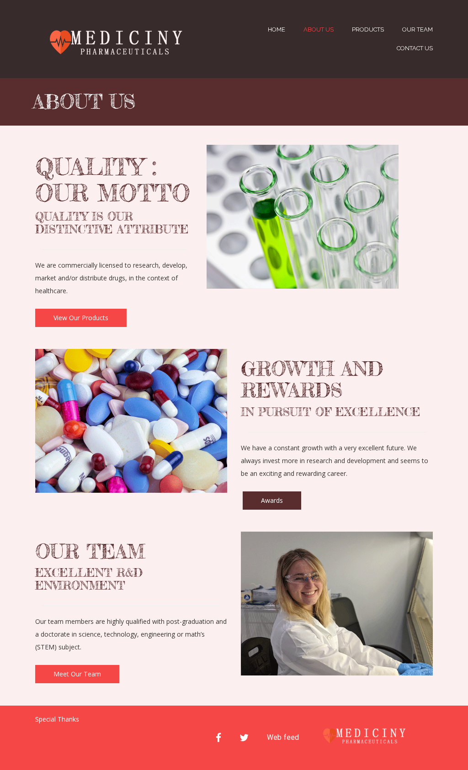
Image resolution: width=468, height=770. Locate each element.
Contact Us (415, 48)
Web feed (283, 737)
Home (276, 29)
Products (368, 29)
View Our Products (80, 317)
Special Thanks (57, 719)
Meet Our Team (77, 674)
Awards (272, 500)
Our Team (417, 29)
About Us (318, 29)
